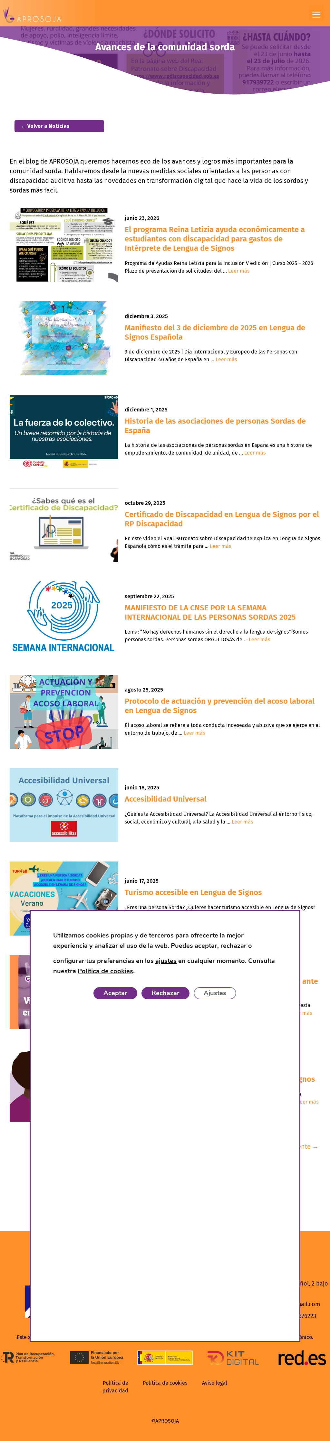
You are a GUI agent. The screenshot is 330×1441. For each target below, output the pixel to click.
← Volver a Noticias (45, 126)
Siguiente (301, 1146)
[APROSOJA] (32, 15)
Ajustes (215, 993)
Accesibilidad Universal (166, 799)
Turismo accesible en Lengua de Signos (193, 892)
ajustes (166, 960)
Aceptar (115, 993)
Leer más (238, 271)
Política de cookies (165, 1383)
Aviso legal (214, 1383)
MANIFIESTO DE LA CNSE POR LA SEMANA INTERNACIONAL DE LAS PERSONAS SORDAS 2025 (210, 612)
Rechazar (165, 993)
